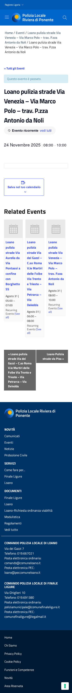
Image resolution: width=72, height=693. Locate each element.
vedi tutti (46, 130)
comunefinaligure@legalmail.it (25, 616)
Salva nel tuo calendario (24, 187)
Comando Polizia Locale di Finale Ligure (31, 585)
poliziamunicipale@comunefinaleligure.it (32, 607)
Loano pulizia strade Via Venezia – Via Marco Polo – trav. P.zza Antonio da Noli (33, 37)
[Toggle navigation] (6, 17)
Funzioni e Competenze (19, 669)
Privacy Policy (13, 653)
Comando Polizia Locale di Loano (30, 543)
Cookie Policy (12, 661)
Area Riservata (13, 686)
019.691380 (25, 597)
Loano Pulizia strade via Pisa (53, 356)
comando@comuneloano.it (22, 563)
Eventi (20, 32)
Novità (8, 677)
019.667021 (25, 553)
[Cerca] (64, 17)
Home (9, 32)
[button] (14, 4)
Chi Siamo (10, 645)
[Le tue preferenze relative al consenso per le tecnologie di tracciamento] (65, 686)
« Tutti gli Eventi (14, 68)
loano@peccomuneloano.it (22, 572)
